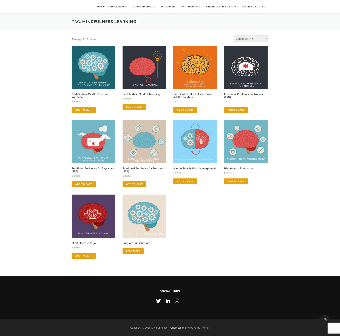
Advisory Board (144, 6)
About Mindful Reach (112, 6)
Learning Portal (253, 6)
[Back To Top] (325, 319)
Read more (133, 251)
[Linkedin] (168, 300)
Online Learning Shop (221, 6)
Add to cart (83, 109)
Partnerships (191, 6)
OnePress (176, 327)
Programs (168, 6)
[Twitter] (158, 300)
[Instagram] (177, 300)
